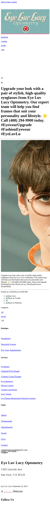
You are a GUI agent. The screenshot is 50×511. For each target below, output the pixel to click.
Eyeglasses (5, 367)
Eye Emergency (7, 381)
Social (3, 316)
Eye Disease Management (11, 398)
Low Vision (6, 394)
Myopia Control (7, 386)
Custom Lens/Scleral (9, 390)
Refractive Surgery (28, 398)
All (2, 312)
